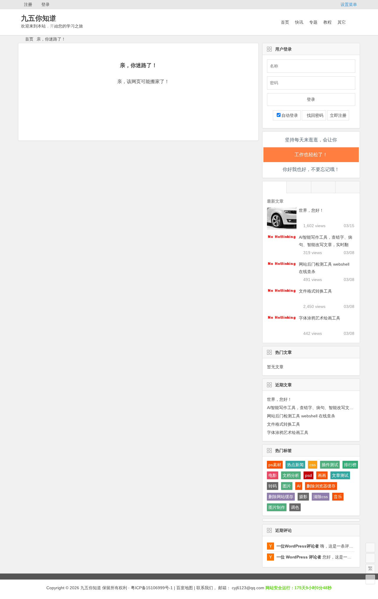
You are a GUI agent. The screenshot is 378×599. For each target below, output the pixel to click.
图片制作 (276, 507)
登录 (45, 4)
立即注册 (338, 115)
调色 (295, 507)
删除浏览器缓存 (321, 486)
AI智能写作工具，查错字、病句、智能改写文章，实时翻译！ (325, 244)
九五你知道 (38, 18)
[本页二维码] (370, 579)
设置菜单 (348, 4)
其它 (342, 22)
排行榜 (350, 464)
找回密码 (313, 115)
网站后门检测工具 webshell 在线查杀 (301, 416)
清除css (320, 496)
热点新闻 (295, 464)
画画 (322, 475)
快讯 (299, 22)
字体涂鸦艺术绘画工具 (319, 318)
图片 (287, 486)
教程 (327, 22)
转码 (272, 486)
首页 (285, 22)
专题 (313, 22)
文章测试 (340, 475)
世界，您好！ (311, 210)
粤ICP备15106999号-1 (152, 587)
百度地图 (184, 587)
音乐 (338, 496)
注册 (28, 4)
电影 (272, 475)
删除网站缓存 (280, 496)
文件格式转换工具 (315, 291)
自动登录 (289, 115)
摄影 (303, 496)
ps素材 (274, 464)
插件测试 (330, 464)
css (312, 464)
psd (308, 475)
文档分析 (291, 475)
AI (299, 486)
